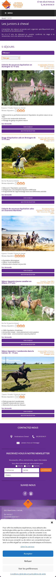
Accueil (4, 18)
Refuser (28, 561)
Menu (10, 13)
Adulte (20, 466)
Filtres (6, 53)
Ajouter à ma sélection (28, 131)
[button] (52, 522)
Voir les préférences (28, 568)
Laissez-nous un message (30, 443)
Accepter (28, 553)
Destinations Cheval (21, 436)
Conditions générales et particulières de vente (28, 574)
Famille (37, 466)
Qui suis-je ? (8, 514)
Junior (28, 466)
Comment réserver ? (11, 517)
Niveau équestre (8, 110)
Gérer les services (27, 547)
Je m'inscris (46, 470)
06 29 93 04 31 (41, 436)
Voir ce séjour (28, 127)
